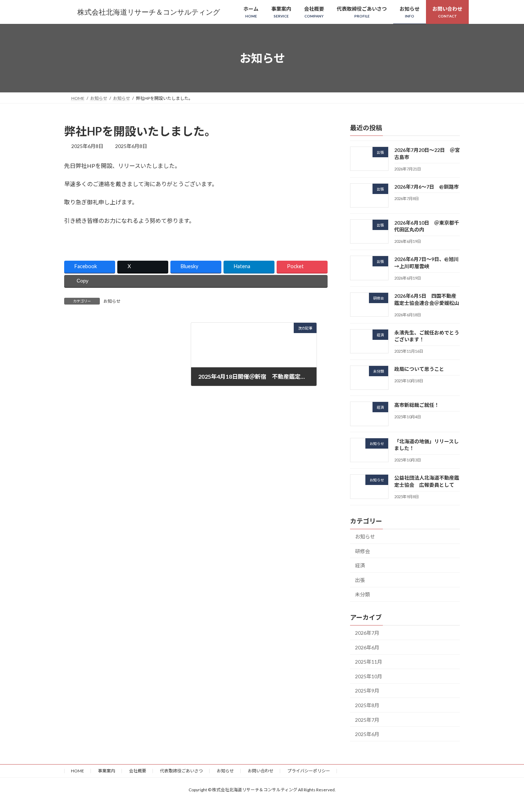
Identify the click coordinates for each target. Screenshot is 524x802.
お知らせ (111, 301)
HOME (77, 770)
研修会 (362, 551)
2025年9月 (367, 691)
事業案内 (106, 770)
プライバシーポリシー (308, 770)
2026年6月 (367, 647)
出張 (360, 580)
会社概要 (137, 770)
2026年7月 (367, 633)
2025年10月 (368, 676)
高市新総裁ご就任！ (416, 405)
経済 (360, 565)
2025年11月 (368, 662)
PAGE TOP (505, 771)
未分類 (362, 595)
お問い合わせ (260, 770)
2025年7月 (367, 720)
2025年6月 (367, 734)
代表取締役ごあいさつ (181, 770)
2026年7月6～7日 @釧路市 (426, 187)
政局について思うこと (419, 369)
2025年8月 (367, 705)
